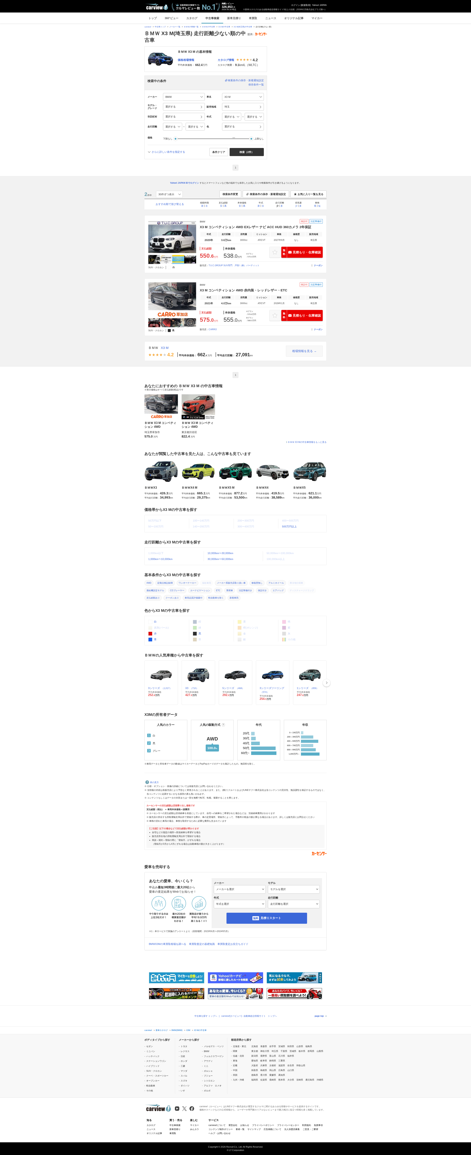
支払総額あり (153, 598)
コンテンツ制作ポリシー (220, 1129)
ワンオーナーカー (187, 583)
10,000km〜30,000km (220, 553)
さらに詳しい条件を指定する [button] (168, 151)
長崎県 (272, 1080)
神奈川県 (264, 1051)
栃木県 (302, 1051)
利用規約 (306, 1125)
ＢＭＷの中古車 (208, 27)
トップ (152, 18)
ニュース (270, 18)
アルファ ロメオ (213, 1085)
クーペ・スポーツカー (157, 1075)
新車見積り (234, 18)
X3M (188, 1030)
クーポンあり (172, 598)
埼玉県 (275, 1051)
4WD (148, 583)
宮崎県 (299, 1080)
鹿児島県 (309, 1080)
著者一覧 (240, 1129)
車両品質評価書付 (193, 598)
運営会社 (233, 1125)
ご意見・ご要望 (310, 1129)
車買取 (253, 18)
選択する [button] (170, 106)
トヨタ (184, 1046)
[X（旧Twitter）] (184, 1109)
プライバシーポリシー (263, 1125)
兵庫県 (263, 1065)
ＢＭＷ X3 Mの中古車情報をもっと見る (307, 442)
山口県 (290, 1070)
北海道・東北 (239, 1046)
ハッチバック (153, 1056)
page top (319, 1016)
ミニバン (150, 1051)
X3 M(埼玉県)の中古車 (243, 27)
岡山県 (272, 1070)
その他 (149, 1090)
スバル (184, 1075)
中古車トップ (160, 27)
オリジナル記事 (294, 18)
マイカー (317, 18)
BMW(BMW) (177, 1030)
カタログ (191, 18)
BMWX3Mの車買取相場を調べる (167, 943)
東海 (235, 1060)
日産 (183, 1056)
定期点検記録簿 (165, 583)
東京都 (254, 1051)
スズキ (184, 1080)
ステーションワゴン (156, 1061)
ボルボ (207, 1090)
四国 (235, 1075)
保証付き (262, 590)
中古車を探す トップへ (205, 1016)
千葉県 (284, 1051)
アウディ (208, 1061)
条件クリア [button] (218, 152)
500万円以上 (289, 526)
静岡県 (272, 1060)
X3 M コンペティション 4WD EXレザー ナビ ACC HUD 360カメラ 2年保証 (255, 227)
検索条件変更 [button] (230, 194)
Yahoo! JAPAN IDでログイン (184, 183)
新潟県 (254, 1056)
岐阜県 (263, 1060)
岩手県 (272, 1046)
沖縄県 (320, 1080)
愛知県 (254, 1060)
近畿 (235, 1065)
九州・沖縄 (238, 1080)
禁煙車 (229, 590)
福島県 (308, 1046)
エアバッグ (278, 590)
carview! (147, 27)
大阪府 (254, 1065)
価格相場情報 (186, 59)
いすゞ (184, 1090)
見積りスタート (271, 918)
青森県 (263, 1046)
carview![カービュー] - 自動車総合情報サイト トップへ (249, 1016)
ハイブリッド (153, 1066)
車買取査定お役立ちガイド (232, 943)
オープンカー (153, 1080)
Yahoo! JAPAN (319, 5)
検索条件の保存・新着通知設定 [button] (268, 194)
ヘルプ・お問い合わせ (219, 1133)
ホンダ (184, 1061)
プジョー (208, 1075)
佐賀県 (263, 1080)
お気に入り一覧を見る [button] (310, 194)
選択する (229, 126)
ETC (218, 590)
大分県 (290, 1080)
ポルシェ (208, 1071)
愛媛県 (272, 1075)
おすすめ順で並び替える (170, 204)
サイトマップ (254, 1129)
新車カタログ (162, 1030)
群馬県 (311, 1051)
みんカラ (194, 1129)
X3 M (165, 348)
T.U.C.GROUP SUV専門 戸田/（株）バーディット (234, 265)
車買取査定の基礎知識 (202, 943)
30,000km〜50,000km (220, 559)
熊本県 (281, 1080)
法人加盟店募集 (292, 1129)
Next (326, 683)
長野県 (263, 1056)
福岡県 (254, 1080)
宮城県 (281, 1046)
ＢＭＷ (153, 348)
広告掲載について (272, 1129)
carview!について (217, 1125)
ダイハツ (185, 1085)
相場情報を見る (302, 351)
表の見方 (154, 782)
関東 (235, 1051)
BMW (206, 1051)
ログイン (295, 5)
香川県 (263, 1075)
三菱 (183, 1066)
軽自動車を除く (216, 598)
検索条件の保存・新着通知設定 (246, 80)
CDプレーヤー (177, 590)
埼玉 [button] (227, 106)
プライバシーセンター (288, 1125)
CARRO (213, 329)
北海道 (254, 1046)
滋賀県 (281, 1065)
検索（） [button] (247, 152)
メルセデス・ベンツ (214, 1046)
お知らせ (244, 1125)
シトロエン (209, 1080)
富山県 (272, 1056)
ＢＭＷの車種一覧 (191, 27)
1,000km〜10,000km (160, 559)
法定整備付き (245, 590)
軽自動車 (150, 1085)
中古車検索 (212, 18)
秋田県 (290, 1046)
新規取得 (305, 5)
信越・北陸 (238, 1056)
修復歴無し (257, 583)
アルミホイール (276, 583)
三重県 (281, 1060)
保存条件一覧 (256, 84)
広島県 (281, 1070)
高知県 (281, 1075)
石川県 (281, 1056)
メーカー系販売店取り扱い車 (231, 583)
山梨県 (320, 1051)
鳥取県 (254, 1070)
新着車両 (234, 598)
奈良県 (290, 1065)
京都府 (272, 1065)
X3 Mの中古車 (224, 27)
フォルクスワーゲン (214, 1056)
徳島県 (254, 1075)
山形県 (299, 1046)
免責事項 (318, 1125)
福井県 (290, 1056)
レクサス (185, 1051)
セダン (149, 1046)
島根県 (263, 1070)
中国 (235, 1070)
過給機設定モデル (155, 590)
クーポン (318, 265)
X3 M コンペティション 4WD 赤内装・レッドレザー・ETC (243, 290)
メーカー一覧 (174, 27)
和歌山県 (300, 1065)
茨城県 (293, 1051)
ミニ (206, 1066)
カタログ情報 (226, 59)
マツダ (184, 1071)
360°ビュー (171, 18)
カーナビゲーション (200, 590)
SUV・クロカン (154, 1071)
